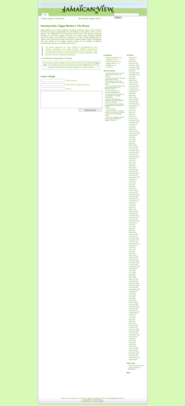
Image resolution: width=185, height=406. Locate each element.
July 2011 (132, 224)
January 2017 (133, 118)
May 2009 (132, 274)
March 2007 (133, 323)
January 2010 (133, 259)
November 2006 (134, 331)
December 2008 (134, 283)
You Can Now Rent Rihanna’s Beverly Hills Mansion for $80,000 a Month (115, 87)
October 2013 (133, 175)
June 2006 (132, 340)
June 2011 (132, 226)
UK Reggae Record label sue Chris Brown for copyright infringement (114, 95)
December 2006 (134, 329)
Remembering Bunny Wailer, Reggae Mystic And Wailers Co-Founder (114, 105)
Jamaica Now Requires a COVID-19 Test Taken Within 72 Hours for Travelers (115, 100)
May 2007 (132, 319)
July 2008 (132, 293)
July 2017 (132, 109)
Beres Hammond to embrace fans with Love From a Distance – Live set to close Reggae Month (115, 113)
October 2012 (133, 198)
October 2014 (133, 154)
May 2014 (132, 164)
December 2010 (134, 238)
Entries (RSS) (85, 401)
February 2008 (133, 302)
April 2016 (132, 128)
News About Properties (136, 365)
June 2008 (132, 295)
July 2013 (132, 181)
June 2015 (132, 139)
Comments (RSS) (98, 401)
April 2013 (132, 186)
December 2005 (134, 352)
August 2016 (133, 124)
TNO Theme (98, 399)
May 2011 (132, 228)
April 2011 (132, 230)
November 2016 (134, 122)
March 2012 (133, 209)
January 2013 (133, 192)
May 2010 (132, 251)
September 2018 (134, 90)
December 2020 (134, 65)
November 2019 (134, 73)
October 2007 (133, 310)
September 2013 (134, 177)
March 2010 (133, 255)
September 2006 (134, 335)
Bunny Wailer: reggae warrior (89, 19)
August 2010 (133, 245)
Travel (108, 67)
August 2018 (133, 92)
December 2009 (134, 261)
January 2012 (133, 213)
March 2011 (133, 232)
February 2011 (133, 234)
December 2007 (134, 306)
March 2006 (133, 346)
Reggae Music (110, 63)
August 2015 (133, 135)
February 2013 (133, 190)
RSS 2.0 (87, 65)
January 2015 (133, 148)
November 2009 (134, 262)
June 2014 (132, 162)
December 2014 (134, 150)
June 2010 (132, 249)
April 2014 (132, 166)
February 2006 (133, 348)
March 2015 (133, 145)
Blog (45, 14)
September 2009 (134, 266)
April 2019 (132, 78)
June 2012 (132, 205)
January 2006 (133, 350)
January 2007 (133, 327)
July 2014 (132, 160)
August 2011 (133, 223)
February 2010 (133, 257)
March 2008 (133, 300)
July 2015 (132, 137)
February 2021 (133, 63)
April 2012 (132, 207)
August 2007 (133, 314)
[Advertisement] (123, 34)
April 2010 (132, 253)
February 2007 (133, 325)
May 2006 (132, 342)
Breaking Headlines (112, 57)
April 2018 (132, 95)
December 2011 (134, 215)
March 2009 (133, 278)
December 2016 (134, 120)
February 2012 (133, 211)
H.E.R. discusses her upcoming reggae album (112, 91)
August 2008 (133, 291)
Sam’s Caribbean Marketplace (134, 368)
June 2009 (132, 272)
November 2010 (134, 240)
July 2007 (132, 316)
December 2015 (134, 131)
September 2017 (134, 105)
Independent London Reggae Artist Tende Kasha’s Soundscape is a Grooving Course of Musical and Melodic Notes (115, 81)
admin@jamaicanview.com (116, 398)
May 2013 (132, 185)
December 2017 (134, 103)
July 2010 (132, 247)
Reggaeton (109, 65)
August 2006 (133, 336)
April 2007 (132, 321)
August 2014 (133, 158)
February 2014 (133, 169)
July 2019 (132, 76)
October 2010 (133, 242)
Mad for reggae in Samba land (53, 19)
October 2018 (133, 88)
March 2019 (133, 80)
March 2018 (133, 97)
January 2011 (133, 236)
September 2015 (134, 133)
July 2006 (132, 338)
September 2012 (134, 200)
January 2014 (133, 171)
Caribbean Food (111, 59)
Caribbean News (111, 61)
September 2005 (134, 357)
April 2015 (132, 143)
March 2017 (133, 116)
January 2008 (133, 304)
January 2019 (133, 84)
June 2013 (132, 183)
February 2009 (133, 280)
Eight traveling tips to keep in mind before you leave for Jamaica (114, 74)
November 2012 (134, 196)
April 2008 (132, 299)
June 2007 (132, 318)
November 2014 (134, 152)
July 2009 (132, 270)
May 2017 (132, 112)
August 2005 (133, 359)
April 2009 (132, 276)
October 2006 (133, 333)
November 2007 (134, 308)
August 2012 (133, 202)
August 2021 (133, 57)
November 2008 (134, 285)
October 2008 (133, 287)
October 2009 (133, 264)
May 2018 (132, 93)
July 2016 (132, 126)
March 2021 (133, 61)
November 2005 (134, 354)
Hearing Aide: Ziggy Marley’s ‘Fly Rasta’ (65, 25)
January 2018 (133, 101)
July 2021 (132, 59)
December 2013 (134, 173)
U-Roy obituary (110, 109)
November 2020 (134, 67)
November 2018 (134, 86)
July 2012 (132, 204)
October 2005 (133, 355)
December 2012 (134, 194)
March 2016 (133, 129)
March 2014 (133, 167)
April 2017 (132, 114)
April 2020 (132, 71)
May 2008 (132, 297)
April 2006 (132, 344)
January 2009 (133, 281)
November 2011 (134, 217)
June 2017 (132, 111)
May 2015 (132, 141)
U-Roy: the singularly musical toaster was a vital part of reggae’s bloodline (114, 118)
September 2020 (134, 69)
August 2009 (133, 268)
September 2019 (134, 74)
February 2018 (133, 99)
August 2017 (133, 107)
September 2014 (134, 156)
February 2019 (133, 82)
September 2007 (134, 312)
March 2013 (133, 188)
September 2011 (134, 221)
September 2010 (134, 243)
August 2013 (133, 179)
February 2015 (133, 147)
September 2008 (134, 289)
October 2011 (133, 219)
